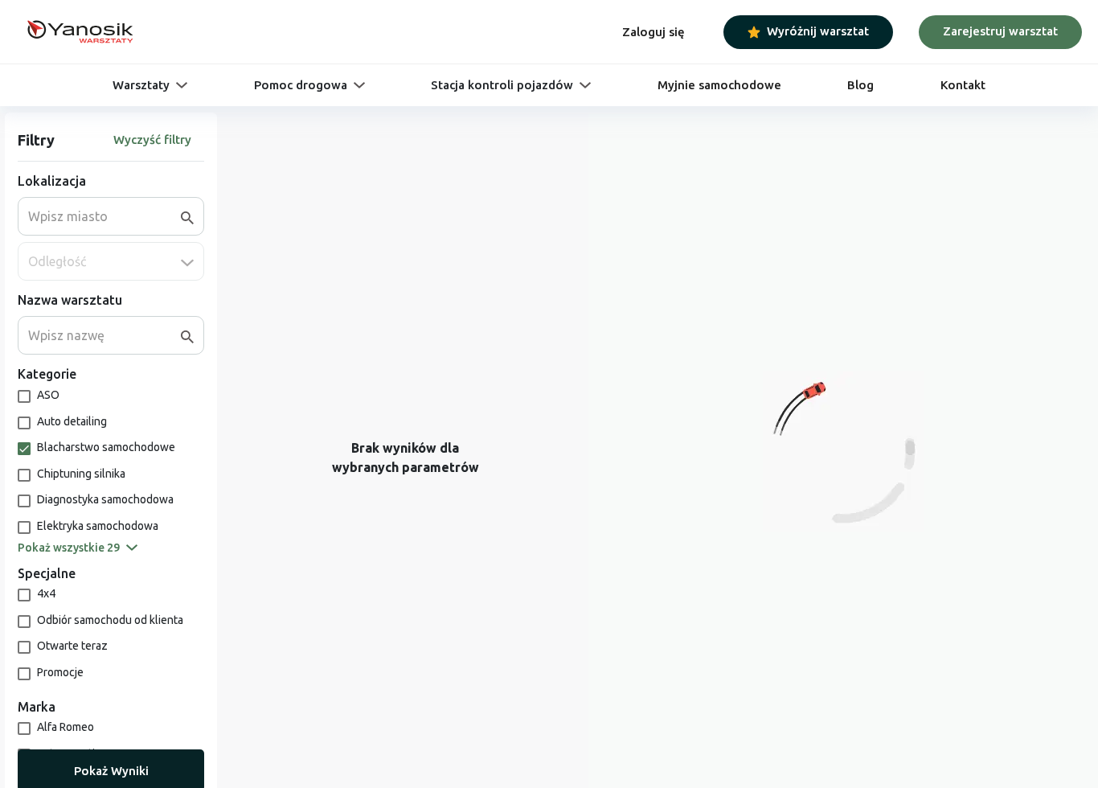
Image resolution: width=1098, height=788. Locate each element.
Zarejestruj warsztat (1000, 31)
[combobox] (104, 216)
